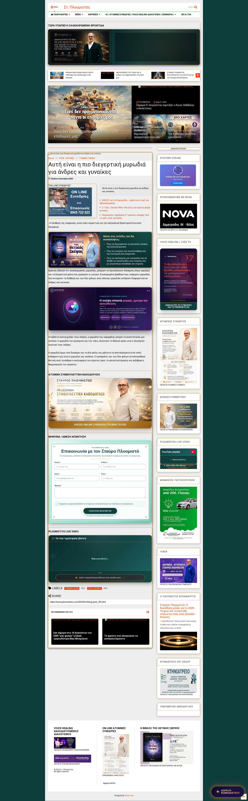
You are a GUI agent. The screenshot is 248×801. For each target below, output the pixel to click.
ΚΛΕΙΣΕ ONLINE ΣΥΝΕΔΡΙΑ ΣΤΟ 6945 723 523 (100, 424)
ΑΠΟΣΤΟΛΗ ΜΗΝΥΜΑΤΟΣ (100, 511)
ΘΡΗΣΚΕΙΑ (171, 73)
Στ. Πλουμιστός (77, 7)
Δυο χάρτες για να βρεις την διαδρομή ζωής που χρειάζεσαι (182, 134)
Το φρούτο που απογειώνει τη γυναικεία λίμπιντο (121, 637)
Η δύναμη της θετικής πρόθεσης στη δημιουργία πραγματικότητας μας (147, 132)
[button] (178, 275)
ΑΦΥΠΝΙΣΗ (93, 14)
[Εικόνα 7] (178, 300)
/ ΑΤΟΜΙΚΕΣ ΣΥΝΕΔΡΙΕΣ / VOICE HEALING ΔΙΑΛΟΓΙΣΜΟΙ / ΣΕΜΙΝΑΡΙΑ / (141, 14)
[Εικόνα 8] (179, 300)
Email (57, 474)
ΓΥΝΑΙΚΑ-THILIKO (87, 158)
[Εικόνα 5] (176, 300)
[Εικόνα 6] (177, 300)
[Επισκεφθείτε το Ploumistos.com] (80, 47)
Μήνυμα (58, 485)
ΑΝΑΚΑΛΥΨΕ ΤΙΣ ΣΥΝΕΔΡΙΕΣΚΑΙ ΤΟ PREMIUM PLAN (178, 306)
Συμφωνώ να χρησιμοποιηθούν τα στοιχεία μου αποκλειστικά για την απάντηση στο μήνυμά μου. (96, 504)
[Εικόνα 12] (185, 300)
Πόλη (103, 474)
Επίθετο (104, 462)
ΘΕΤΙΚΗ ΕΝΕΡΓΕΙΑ (132, 73)
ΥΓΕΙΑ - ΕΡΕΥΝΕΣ (66, 158)
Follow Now (177, 183)
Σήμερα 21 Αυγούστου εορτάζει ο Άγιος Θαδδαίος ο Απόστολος (180, 76)
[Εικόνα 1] (171, 300)
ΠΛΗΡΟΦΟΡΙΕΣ (60, 14)
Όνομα (58, 462)
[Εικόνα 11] (184, 300)
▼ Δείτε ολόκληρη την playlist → (180, 466)
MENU (78, 14)
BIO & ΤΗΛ (186, 14)
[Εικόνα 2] (172, 300)
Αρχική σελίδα (109, 783)
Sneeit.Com (129, 796)
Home (51, 158)
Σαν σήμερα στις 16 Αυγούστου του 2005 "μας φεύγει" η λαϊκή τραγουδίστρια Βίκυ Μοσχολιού (72, 635)
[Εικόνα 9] (180, 300)
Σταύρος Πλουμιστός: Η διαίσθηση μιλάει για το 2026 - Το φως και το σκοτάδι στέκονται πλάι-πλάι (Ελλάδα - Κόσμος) (178, 611)
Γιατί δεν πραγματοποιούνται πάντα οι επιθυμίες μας (130, 76)
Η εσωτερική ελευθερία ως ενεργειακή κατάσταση (77, 76)
